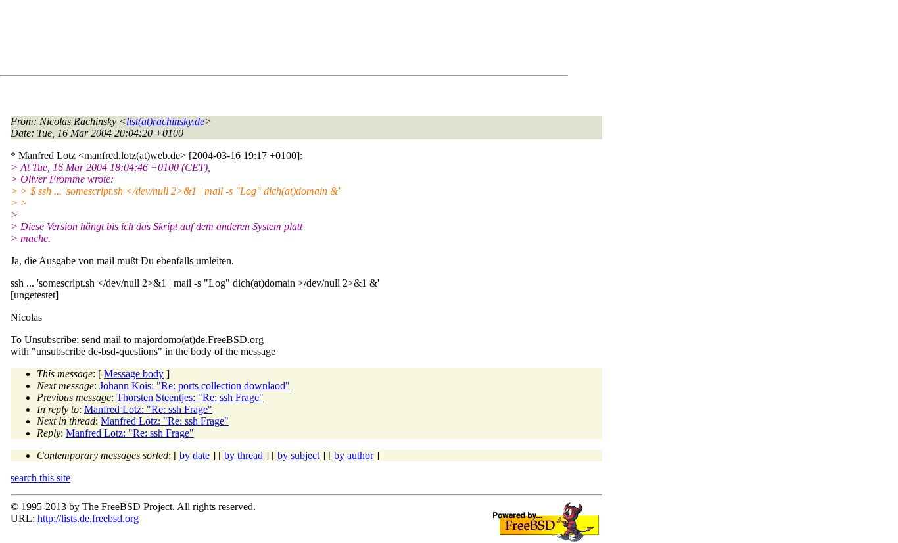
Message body (134, 373)
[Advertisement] (250, 40)
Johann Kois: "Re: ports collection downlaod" (194, 385)
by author (353, 455)
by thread (243, 455)
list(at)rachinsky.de (165, 121)
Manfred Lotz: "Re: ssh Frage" (148, 409)
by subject (298, 455)
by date (194, 455)
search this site (40, 477)
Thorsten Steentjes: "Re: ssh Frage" (190, 397)
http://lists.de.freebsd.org (88, 518)
